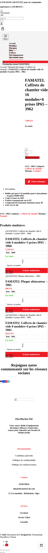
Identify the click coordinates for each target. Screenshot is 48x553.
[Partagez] (6, 550)
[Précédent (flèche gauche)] (1, 552)
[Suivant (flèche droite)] (4, 552)
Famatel (37, 171)
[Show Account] (1, 25)
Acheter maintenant (31, 270)
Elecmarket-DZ (13, 535)
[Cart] (24, 28)
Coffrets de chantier (33, 169)
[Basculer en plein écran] (4, 550)
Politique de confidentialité (24, 460)
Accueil (3, 67)
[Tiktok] (8, 381)
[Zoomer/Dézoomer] (1, 550)
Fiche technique (38, 181)
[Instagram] (6, 381)
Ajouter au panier (32, 157)
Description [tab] (10, 189)
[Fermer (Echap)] (9, 550)
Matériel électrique (16, 67)
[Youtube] (1, 381)
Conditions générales (24, 456)
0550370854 (24, 64)
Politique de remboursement (24, 465)
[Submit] (1, 21)
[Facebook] (3, 381)
